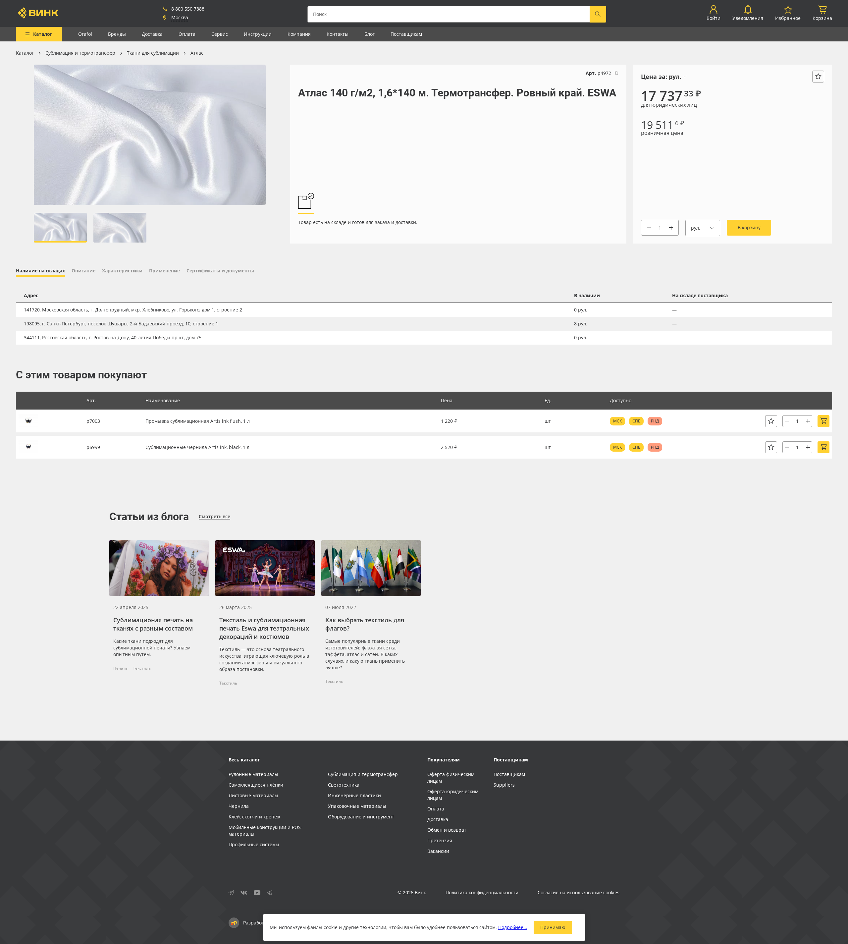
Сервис (219, 34)
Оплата (187, 34)
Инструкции (258, 34)
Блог (369, 34)
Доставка (152, 34)
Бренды (117, 34)
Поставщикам (406, 34)
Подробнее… (512, 927)
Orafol (85, 34)
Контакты (337, 34)
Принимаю (552, 927)
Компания (299, 34)
